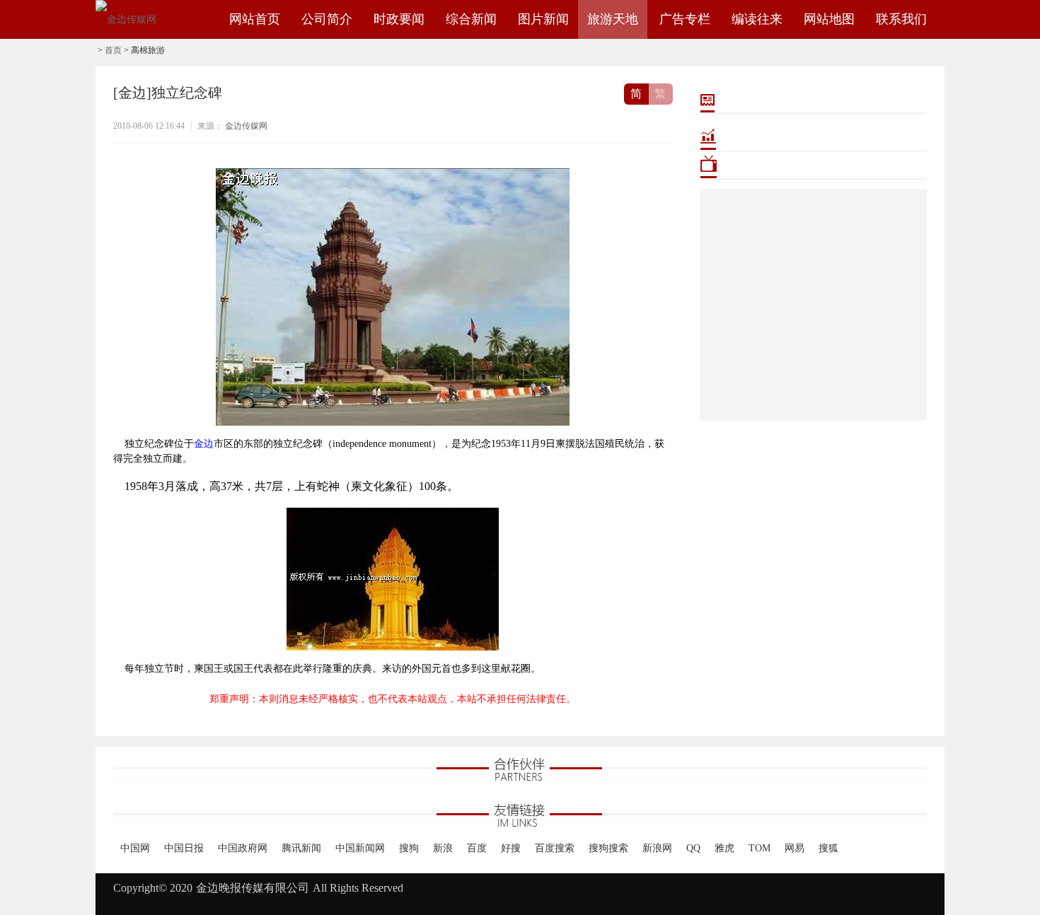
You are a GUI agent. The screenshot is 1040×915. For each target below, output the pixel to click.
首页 (113, 50)
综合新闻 (471, 19)
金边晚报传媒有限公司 (252, 888)
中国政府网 (242, 848)
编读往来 (757, 19)
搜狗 (409, 848)
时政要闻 (399, 19)
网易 (794, 848)
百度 (477, 848)
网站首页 (254, 19)
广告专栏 (684, 19)
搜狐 (828, 848)
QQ (693, 848)
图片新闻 (543, 19)
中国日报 (184, 848)
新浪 (443, 848)
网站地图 (829, 19)
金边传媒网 (246, 126)
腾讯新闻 (301, 848)
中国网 (135, 848)
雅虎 (724, 848)
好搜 (511, 848)
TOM (759, 848)
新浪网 (657, 848)
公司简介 (326, 19)
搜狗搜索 (608, 848)
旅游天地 (612, 19)
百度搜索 (554, 848)
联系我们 (901, 19)
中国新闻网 (360, 848)
